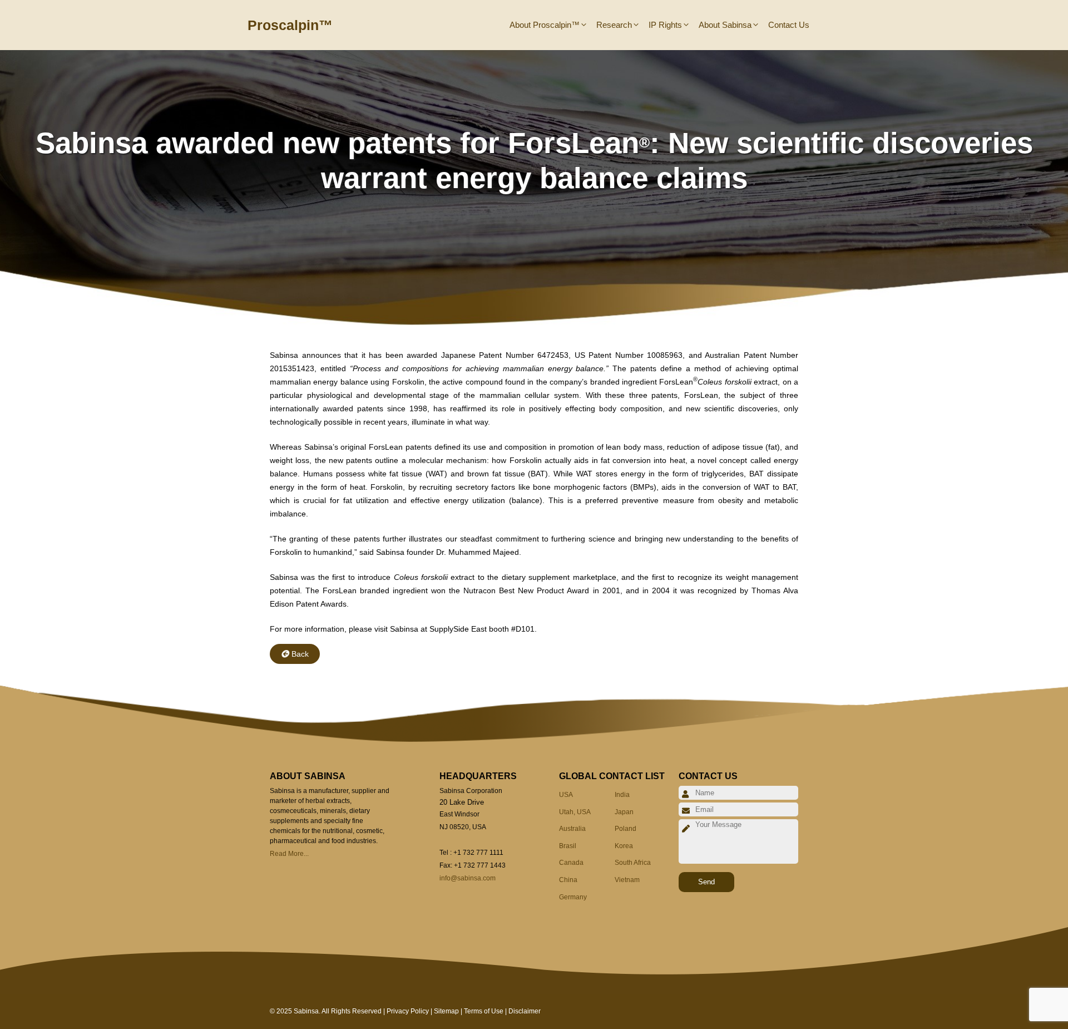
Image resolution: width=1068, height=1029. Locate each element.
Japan (624, 812)
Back (300, 653)
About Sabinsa (725, 24)
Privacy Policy (408, 1011)
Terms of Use (483, 1011)
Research (614, 24)
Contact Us (788, 24)
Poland (625, 829)
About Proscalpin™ (545, 24)
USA (566, 795)
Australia (572, 829)
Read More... (289, 854)
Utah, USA (575, 812)
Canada (571, 862)
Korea (624, 846)
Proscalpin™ (290, 25)
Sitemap (446, 1011)
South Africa (633, 862)
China (568, 880)
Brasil (567, 846)
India (622, 795)
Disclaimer (524, 1011)
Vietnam (627, 880)
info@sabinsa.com (467, 878)
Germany (573, 897)
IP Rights (665, 24)
